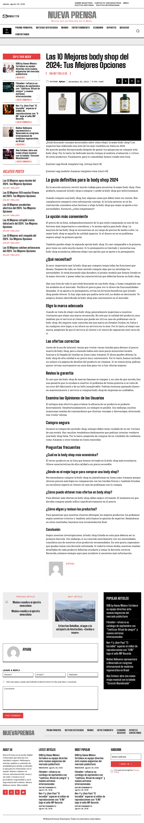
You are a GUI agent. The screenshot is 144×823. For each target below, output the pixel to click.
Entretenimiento (24, 100)
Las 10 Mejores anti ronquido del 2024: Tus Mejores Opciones (19, 237)
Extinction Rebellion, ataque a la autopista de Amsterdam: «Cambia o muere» (75, 629)
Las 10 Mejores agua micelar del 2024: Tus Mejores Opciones (19, 182)
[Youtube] (23, 792)
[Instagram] (11, 792)
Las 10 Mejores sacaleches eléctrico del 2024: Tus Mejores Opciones (19, 208)
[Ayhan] (48, 81)
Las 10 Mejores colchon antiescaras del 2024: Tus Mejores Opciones (21, 249)
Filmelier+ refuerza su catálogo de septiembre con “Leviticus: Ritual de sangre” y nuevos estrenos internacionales (28, 90)
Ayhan (62, 81)
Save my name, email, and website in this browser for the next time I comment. (41, 682)
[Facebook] (119, 81)
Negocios (20, 78)
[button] (137, 31)
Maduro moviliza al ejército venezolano (26, 612)
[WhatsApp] (138, 81)
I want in (124, 764)
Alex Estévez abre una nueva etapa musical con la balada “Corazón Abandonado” (27, 154)
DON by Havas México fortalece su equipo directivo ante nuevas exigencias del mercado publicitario (27, 69)
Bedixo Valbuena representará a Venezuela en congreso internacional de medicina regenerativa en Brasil (27, 134)
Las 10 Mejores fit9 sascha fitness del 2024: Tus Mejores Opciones (21, 194)
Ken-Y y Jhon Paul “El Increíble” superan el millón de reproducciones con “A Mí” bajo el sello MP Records (27, 112)
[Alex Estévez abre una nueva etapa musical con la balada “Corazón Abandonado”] (8, 154)
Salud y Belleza (11, 188)
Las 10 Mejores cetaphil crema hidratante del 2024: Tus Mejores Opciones (20, 223)
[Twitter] (125, 81)
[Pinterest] (132, 81)
